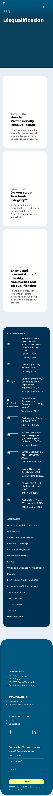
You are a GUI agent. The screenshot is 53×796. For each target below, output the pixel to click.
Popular (11, 574)
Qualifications (16, 701)
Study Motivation (16, 592)
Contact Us (14, 724)
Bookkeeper (14, 531)
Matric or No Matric (17, 555)
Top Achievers (14, 604)
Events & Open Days (17, 543)
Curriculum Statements (21, 685)
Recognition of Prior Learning (22, 586)
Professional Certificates (21, 704)
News (12, 721)
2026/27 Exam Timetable (22, 682)
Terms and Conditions (17, 790)
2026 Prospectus (18, 676)
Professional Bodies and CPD (22, 580)
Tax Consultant (15, 598)
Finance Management (18, 549)
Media (10, 561)
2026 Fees (14, 679)
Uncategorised (15, 616)
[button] (48, 7)
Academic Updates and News (25, 80)
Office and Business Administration (25, 568)
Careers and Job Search (20, 537)
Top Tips (11, 610)
